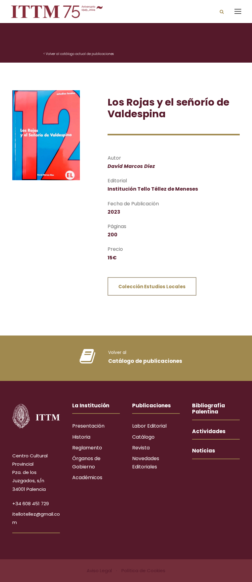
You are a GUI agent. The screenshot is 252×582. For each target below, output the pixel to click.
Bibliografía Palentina (208, 408)
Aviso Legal (100, 570)
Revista (141, 447)
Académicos (87, 477)
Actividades (209, 431)
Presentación (88, 425)
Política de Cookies (143, 570)
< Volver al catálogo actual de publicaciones (78, 54)
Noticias (203, 450)
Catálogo (143, 436)
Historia (81, 436)
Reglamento (87, 447)
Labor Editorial (149, 425)
